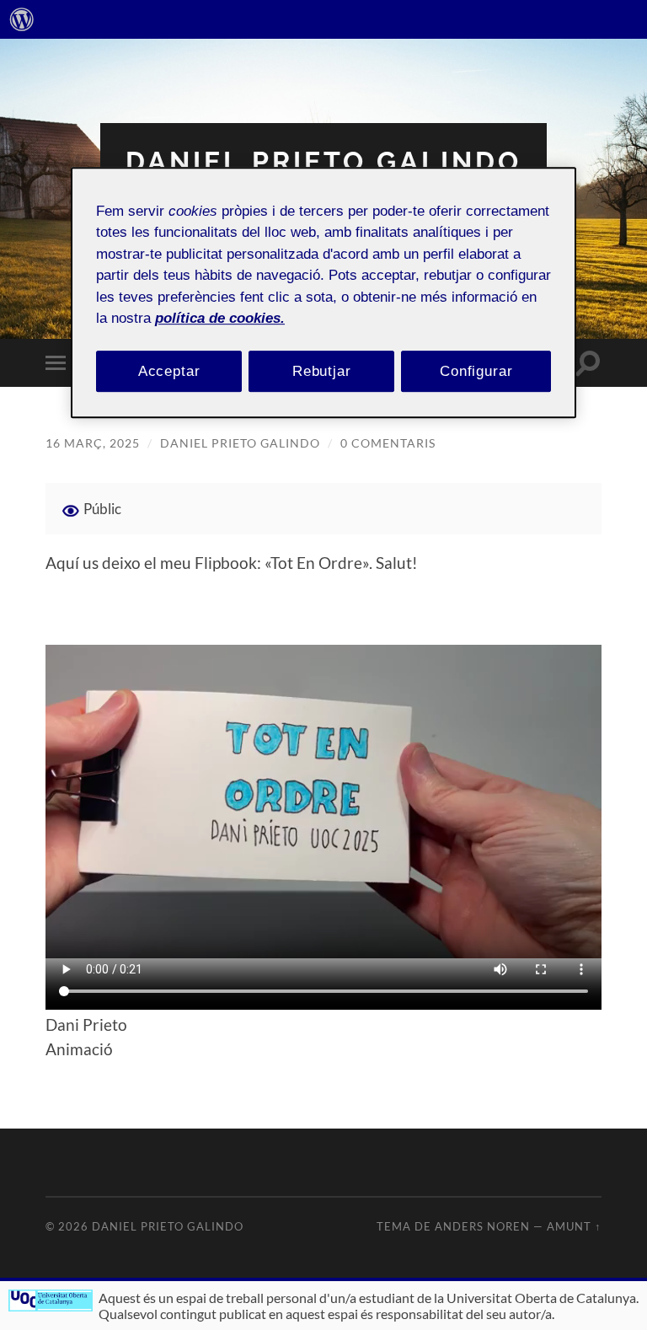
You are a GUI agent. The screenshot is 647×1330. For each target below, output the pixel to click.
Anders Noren (482, 1226)
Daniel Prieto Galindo (323, 161)
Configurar (476, 371)
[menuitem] (22, 19)
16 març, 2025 (92, 443)
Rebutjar (321, 371)
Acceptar (169, 371)
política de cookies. (220, 318)
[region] (323, 293)
